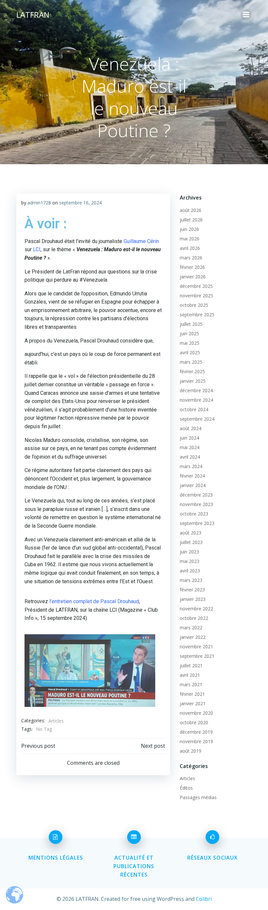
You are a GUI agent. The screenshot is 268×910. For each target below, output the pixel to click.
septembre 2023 (197, 523)
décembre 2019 (196, 732)
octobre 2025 (194, 305)
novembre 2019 (196, 741)
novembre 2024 (196, 400)
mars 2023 (191, 580)
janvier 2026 (193, 276)
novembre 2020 (196, 713)
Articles (56, 721)
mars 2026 (191, 257)
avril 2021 (190, 675)
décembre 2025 (196, 286)
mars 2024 (191, 466)
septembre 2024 (197, 419)
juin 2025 (189, 333)
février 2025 (192, 371)
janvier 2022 (193, 637)
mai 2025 (189, 343)
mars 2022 (191, 627)
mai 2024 (189, 447)
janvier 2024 (193, 485)
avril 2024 (190, 457)
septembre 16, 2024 (80, 203)
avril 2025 (190, 352)
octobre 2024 (194, 409)
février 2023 (192, 589)
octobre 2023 (194, 514)
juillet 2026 (191, 220)
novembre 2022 (196, 608)
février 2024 (192, 476)
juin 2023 (189, 552)
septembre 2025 (197, 314)
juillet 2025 (191, 324)
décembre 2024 (196, 390)
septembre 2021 (197, 656)
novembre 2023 (196, 504)
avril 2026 (190, 248)
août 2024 (190, 428)
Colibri (204, 898)
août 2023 (190, 533)
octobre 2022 (194, 618)
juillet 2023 (191, 542)
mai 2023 (189, 561)
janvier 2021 (193, 703)
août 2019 (190, 751)
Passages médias (198, 797)
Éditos (186, 788)
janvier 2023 (193, 599)
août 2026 (190, 210)
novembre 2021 (196, 646)
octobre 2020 (194, 722)
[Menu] (246, 14)
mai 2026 (189, 239)
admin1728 (39, 203)
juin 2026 (189, 229)
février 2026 (192, 267)
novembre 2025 (196, 295)
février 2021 (192, 694)
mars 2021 (191, 684)
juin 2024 (189, 438)
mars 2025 (191, 362)
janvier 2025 (193, 381)
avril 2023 (190, 571)
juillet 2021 (191, 665)
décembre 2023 (196, 495)
